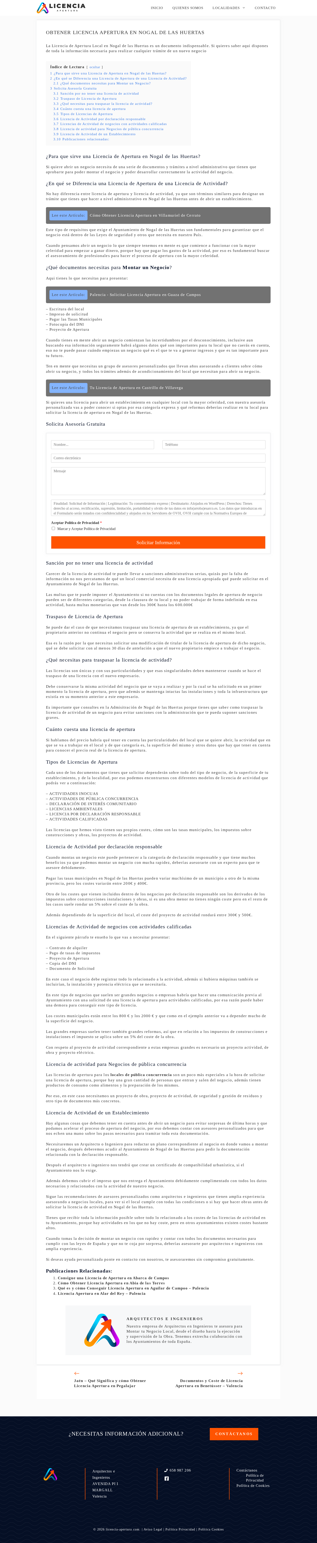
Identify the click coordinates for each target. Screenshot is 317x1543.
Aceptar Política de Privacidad (76, 523)
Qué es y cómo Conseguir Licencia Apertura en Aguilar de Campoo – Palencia (133, 1288)
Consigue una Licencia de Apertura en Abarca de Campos (113, 1278)
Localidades (226, 8)
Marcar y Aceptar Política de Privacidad (86, 529)
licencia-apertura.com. (123, 1529)
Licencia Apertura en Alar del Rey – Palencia (102, 1293)
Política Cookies (211, 1529)
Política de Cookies (253, 1486)
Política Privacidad (180, 1529)
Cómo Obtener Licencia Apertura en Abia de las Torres (111, 1283)
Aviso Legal (153, 1529)
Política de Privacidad (255, 1477)
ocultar (95, 67)
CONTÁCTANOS (234, 1434)
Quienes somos (187, 8)
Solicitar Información (158, 542)
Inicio (157, 8)
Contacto (265, 8)
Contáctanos (246, 1470)
